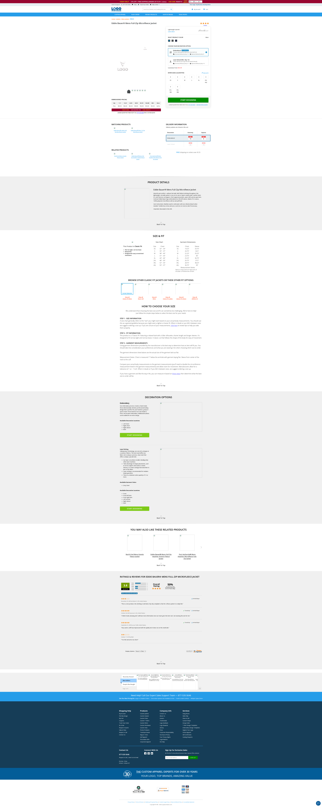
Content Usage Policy (164, 802)
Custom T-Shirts (144, 720)
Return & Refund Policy (176, 802)
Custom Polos (144, 718)
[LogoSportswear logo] (116, 11)
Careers (162, 718)
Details (164, 1)
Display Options (130, 651)
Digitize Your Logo (188, 730)
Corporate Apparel (145, 742)
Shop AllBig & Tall (140, 298)
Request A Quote (124, 727)
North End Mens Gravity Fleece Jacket (120, 156)
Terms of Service (140, 802)
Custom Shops (187, 720)
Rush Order (135, 14)
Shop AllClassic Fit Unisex (181, 298)
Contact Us (122, 735)
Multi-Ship (185, 716)
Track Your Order (144, 4)
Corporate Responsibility (167, 732)
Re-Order (121, 725)
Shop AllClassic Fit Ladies (168, 298)
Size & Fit (205, 73)
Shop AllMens (154, 298)
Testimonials (163, 720)
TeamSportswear (145, 732)
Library (162, 727)
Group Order (186, 723)
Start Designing (188, 100)
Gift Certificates (187, 735)
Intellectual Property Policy (151, 802)
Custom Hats (143, 727)
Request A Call (123, 732)
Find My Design (123, 716)
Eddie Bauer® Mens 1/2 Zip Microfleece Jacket (138, 131)
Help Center (155, 4)
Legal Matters (164, 739)
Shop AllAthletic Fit (195, 298)
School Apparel (187, 732)
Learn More (171, 31)
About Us (162, 716)
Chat (135, 4)
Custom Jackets (144, 713)
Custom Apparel (120, 14)
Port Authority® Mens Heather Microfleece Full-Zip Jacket (155, 157)
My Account (122, 713)
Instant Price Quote (202, 105)
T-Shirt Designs (190, 725)
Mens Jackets (125, 19)
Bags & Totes (144, 735)
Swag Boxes (186, 713)
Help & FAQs (122, 730)
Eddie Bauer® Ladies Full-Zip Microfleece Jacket (120, 131)
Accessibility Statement (188, 802)
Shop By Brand (168, 14)
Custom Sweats (144, 716)
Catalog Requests (188, 737)
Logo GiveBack (164, 723)
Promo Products (151, 14)
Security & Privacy (165, 735)
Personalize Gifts (144, 739)
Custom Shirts (144, 723)
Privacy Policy (131, 802)
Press (161, 730)
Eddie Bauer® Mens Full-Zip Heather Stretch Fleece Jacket (138, 157)
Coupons (121, 720)
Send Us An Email (133, 757)
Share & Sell (186, 718)
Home (113, 19)
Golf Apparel (143, 737)
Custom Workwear (145, 725)
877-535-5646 (126, 4)
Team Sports (183, 14)
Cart (205, 9)
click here (174, 325)
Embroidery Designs (191, 727)
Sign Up (193, 757)
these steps (176, 374)
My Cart (121, 718)
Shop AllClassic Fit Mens (127, 298)
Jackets (118, 19)
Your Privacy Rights (165, 737)
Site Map (162, 742)
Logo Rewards (164, 725)
